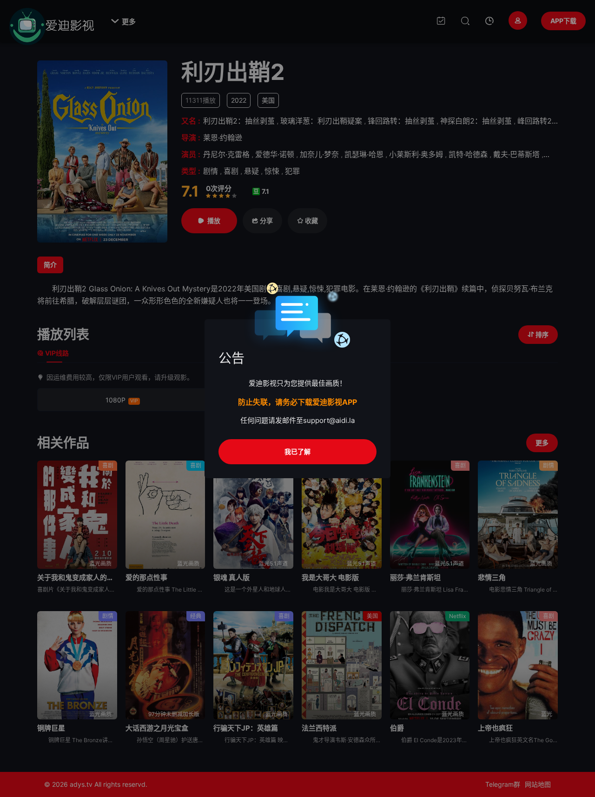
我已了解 (297, 451)
